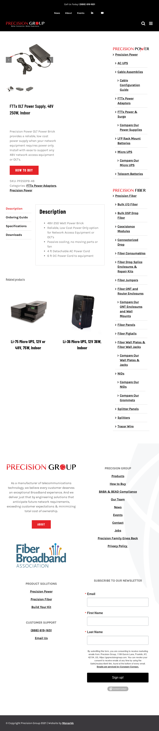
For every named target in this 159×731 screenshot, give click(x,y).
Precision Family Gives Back (118, 538)
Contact (118, 523)
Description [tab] (14, 208)
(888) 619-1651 (87, 4)
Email (91, 593)
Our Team (118, 499)
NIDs (121, 373)
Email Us (41, 638)
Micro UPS (125, 152)
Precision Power (21, 190)
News (118, 507)
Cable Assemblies (130, 72)
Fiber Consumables (131, 253)
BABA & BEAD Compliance (118, 491)
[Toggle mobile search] (143, 23)
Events (118, 515)
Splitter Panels (128, 409)
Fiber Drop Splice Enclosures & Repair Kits (130, 266)
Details (28, 312)
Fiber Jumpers (128, 280)
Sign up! (118, 677)
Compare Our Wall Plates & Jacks (129, 360)
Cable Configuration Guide (130, 84)
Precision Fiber (126, 196)
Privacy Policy (118, 546)
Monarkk (68, 723)
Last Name (95, 631)
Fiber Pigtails (127, 333)
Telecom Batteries (130, 174)
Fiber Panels (126, 325)
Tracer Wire (126, 426)
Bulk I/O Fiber (128, 204)
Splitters (124, 417)
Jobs (118, 530)
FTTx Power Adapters (41, 185)
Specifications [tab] (16, 226)
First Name (95, 612)
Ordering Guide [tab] (17, 217)
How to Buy (118, 484)
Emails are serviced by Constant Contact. (118, 666)
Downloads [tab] (14, 235)
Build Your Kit (41, 607)
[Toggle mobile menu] (151, 23)
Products (117, 476)
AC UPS (123, 63)
